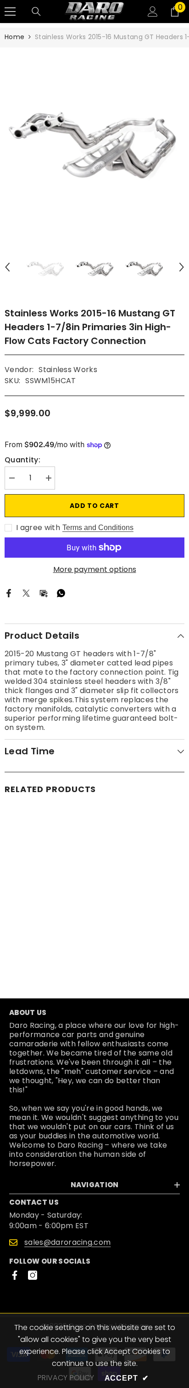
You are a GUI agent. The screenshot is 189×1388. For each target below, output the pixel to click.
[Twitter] (26, 593)
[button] (7, 267)
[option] (94, 137)
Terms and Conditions (97, 527)
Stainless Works (68, 369)
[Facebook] (9, 593)
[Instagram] (32, 1275)
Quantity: (22, 460)
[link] (48, 950)
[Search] (36, 11)
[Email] (43, 593)
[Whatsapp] (61, 593)
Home (14, 36)
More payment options (94, 569)
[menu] (10, 11)
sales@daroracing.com (67, 1242)
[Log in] (153, 11)
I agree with (38, 527)
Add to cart (94, 505)
